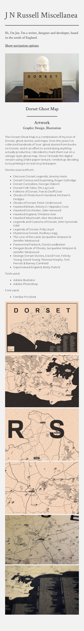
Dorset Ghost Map (42, 109)
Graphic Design (33, 128)
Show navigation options (22, 45)
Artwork (42, 123)
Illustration (53, 128)
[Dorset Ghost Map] (42, 100)
